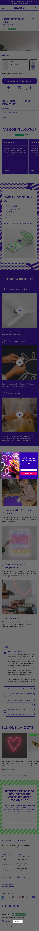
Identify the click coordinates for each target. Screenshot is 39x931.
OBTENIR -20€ (28, 473)
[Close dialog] (37, 453)
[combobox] (18, 921)
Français (16, 921)
